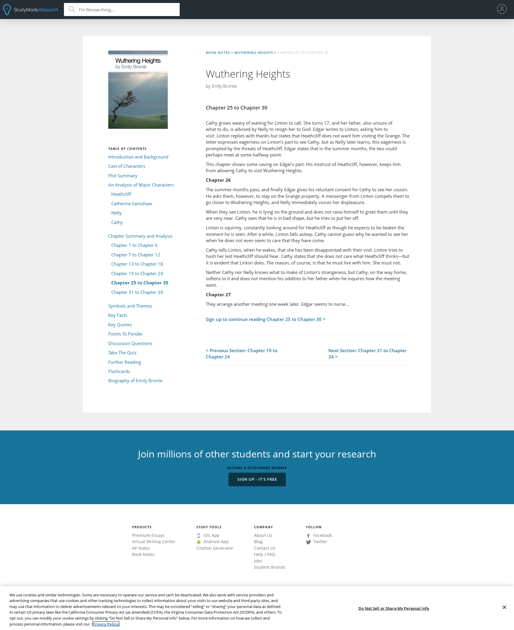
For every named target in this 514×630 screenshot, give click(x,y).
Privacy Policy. (106, 623)
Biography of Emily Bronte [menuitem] (135, 380)
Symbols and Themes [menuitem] (130, 306)
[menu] (503, 9)
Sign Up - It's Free (257, 479)
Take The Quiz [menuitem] (122, 352)
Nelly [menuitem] (116, 213)
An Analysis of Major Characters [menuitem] (141, 185)
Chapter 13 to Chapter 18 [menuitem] (137, 264)
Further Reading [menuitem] (124, 362)
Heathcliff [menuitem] (121, 194)
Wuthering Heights (253, 52)
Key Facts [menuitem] (117, 315)
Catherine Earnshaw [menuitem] (131, 203)
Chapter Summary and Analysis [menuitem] (140, 236)
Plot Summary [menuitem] (122, 175)
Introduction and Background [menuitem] (138, 157)
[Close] (504, 607)
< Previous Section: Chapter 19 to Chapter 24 (241, 353)
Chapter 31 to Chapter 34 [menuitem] (137, 292)
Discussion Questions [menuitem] (130, 343)
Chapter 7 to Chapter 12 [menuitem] (135, 255)
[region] (257, 608)
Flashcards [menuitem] (119, 371)
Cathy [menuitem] (117, 222)
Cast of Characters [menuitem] (126, 166)
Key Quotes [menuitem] (120, 324)
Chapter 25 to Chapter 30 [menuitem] (139, 283)
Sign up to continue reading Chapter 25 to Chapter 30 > (265, 319)
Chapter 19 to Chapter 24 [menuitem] (137, 273)
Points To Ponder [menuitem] (125, 334)
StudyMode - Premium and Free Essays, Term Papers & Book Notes (30, 9)
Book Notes (218, 52)
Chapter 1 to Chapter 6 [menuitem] (134, 245)
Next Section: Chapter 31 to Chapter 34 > (367, 353)
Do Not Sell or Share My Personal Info (393, 608)
